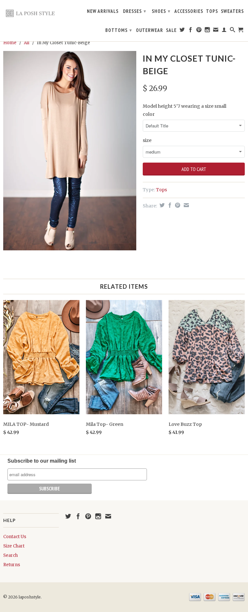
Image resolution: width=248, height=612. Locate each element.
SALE (171, 30)
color (149, 114)
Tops (161, 190)
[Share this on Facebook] (169, 205)
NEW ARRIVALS (103, 11)
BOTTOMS (118, 30)
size (147, 140)
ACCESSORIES (188, 11)
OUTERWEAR (149, 30)
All (26, 42)
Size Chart (14, 546)
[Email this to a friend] (185, 205)
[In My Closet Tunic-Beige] (69, 150)
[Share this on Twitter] (161, 205)
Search (10, 555)
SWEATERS (232, 11)
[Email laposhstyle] (216, 31)
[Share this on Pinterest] (176, 205)
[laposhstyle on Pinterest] (199, 31)
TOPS (212, 11)
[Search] (232, 31)
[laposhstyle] (31, 13)
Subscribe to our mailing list (41, 461)
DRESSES (134, 11)
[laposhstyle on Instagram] (207, 31)
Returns (11, 564)
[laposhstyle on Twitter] (182, 31)
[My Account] (224, 31)
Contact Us (14, 536)
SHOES (161, 11)
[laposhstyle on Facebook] (190, 31)
